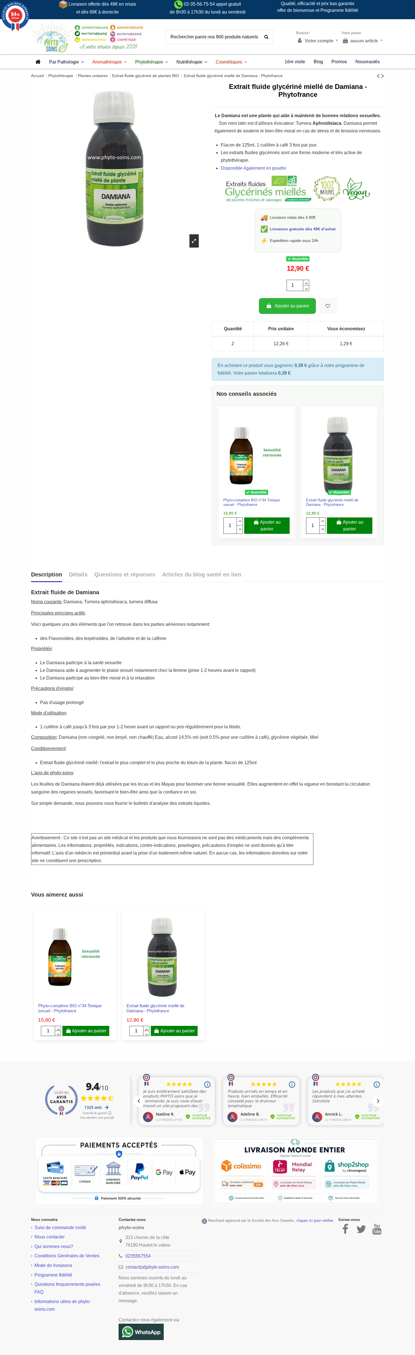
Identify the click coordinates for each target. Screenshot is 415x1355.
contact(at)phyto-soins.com (152, 1267)
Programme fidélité (53, 1275)
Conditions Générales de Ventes (66, 1255)
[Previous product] (379, 76)
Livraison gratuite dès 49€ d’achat (303, 229)
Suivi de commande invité (60, 1227)
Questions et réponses (124, 574)
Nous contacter (49, 1236)
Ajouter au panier (292, 305)
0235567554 (138, 1256)
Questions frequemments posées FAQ (67, 1288)
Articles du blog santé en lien (201, 574)
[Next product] (382, 76)
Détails (78, 574)
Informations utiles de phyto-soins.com (62, 1305)
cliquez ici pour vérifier (314, 1221)
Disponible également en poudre (253, 168)
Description (46, 574)
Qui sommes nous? (53, 1246)
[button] (66, 62)
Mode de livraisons (53, 1265)
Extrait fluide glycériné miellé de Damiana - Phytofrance (332, 502)
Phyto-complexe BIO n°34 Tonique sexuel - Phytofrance (251, 502)
